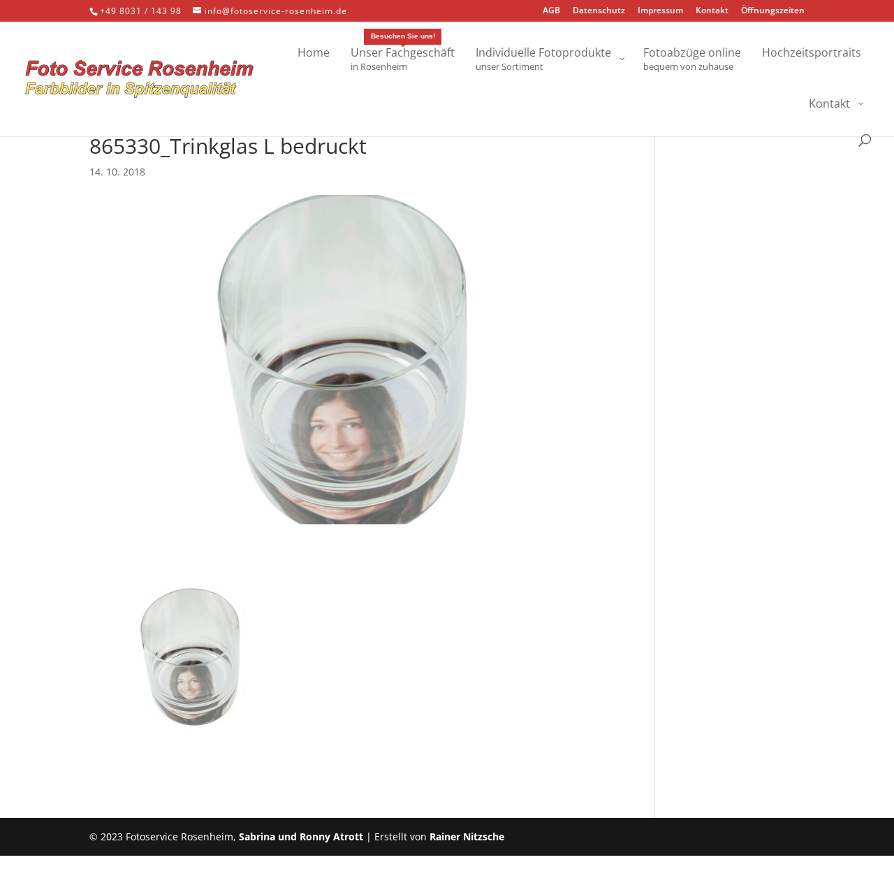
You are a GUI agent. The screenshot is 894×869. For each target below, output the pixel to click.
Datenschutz (599, 11)
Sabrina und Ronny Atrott (301, 836)
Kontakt (712, 11)
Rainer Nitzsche (467, 836)
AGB (551, 11)
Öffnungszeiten (773, 11)
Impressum (660, 11)
